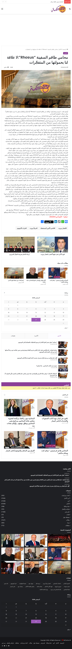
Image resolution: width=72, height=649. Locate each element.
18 (54, 316)
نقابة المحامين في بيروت (55, 589)
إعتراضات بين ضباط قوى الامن (16, 280)
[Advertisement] (36, 32)
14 (26, 312)
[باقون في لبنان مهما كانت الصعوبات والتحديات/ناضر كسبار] (52, 407)
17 (63, 316)
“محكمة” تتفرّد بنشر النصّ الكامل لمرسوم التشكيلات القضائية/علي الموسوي (37, 342)
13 (36, 312)
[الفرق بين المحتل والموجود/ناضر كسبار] (19, 439)
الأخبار (60, 49)
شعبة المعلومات (22, 583)
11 (54, 312)
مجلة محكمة (39, 586)
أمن (69, 501)
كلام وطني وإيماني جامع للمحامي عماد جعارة (36, 281)
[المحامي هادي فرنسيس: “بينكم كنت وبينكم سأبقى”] (58, 273)
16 (8, 312)
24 (63, 319)
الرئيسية (65, 49)
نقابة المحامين (67, 589)
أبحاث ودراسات (66, 495)
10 (63, 312)
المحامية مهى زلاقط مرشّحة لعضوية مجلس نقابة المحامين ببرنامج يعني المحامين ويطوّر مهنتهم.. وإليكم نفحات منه (35, 1)
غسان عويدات (67, 586)
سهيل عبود (31, 583)
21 (26, 316)
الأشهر (59, 336)
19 (45, 316)
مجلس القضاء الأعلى (29, 586)
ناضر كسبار (12, 586)
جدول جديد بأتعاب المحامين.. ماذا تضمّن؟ (46, 366)
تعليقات (13, 336)
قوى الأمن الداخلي (48, 586)
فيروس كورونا (58, 586)
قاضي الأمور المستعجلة (47, 228)
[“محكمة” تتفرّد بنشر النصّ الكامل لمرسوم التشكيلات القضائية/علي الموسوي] (63, 344)
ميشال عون (20, 586)
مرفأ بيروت (33, 228)
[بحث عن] (70, 9)
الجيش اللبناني (66, 583)
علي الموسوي (14, 583)
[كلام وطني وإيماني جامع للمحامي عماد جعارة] (36, 273)
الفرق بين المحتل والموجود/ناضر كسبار (20, 450)
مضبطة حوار (66, 517)
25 (54, 319)
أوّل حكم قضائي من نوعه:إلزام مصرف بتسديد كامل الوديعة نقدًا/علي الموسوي (37, 358)
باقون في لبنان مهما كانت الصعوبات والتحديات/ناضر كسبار (55, 419)
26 (45, 319)
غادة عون (6, 583)
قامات (68, 514)
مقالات (68, 520)
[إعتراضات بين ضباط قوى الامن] (14, 273)
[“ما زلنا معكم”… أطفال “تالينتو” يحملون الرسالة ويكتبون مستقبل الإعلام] (59, 540)
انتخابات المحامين (57, 583)
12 (45, 312)
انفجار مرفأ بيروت (47, 583)
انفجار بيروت (62, 228)
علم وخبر (67, 512)
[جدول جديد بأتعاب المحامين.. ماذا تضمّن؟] (63, 368)
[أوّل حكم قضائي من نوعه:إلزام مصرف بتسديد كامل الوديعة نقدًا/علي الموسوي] (63, 360)
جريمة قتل (38, 583)
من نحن (4, 643)
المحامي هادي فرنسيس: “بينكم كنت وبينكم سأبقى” (59, 281)
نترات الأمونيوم (21, 228)
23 (8, 316)
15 (17, 312)
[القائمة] (2, 9)
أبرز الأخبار (67, 498)
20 (36, 316)
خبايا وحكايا (67, 506)
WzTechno (66, 640)
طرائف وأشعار (66, 509)
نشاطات (67, 525)
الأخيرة (36, 336)
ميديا (68, 522)
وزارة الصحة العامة (44, 589)
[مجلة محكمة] (58, 9)
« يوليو (66, 328)
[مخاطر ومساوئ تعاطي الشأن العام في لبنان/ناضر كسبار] (12, 567)
